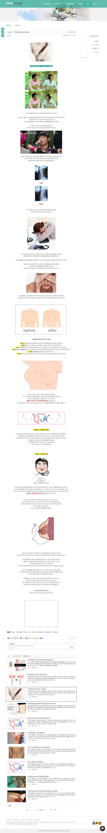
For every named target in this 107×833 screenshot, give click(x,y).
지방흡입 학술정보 (70, 3)
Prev (27, 810)
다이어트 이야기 (17, 656)
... (33, 810)
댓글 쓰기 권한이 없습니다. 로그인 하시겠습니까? (24, 645)
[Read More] (41, 665)
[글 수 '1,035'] (8, 656)
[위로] (69, 638)
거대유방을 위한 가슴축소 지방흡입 (21, 32)
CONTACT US (9, 820)
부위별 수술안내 (58, 3)
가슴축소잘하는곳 (48, 632)
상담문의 (97, 41)
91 (46, 810)
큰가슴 (29, 632)
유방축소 (25, 632)
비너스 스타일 (95, 44)
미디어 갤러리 (18, 25)
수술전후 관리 (95, 48)
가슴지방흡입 (54, 632)
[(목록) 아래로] (72, 638)
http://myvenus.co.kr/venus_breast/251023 (41, 592)
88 (38, 810)
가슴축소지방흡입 (19, 632)
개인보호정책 (17, 820)
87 (36, 810)
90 (43, 810)
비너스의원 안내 (47, 3)
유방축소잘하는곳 (40, 632)
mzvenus (9, 35)
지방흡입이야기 (26, 656)
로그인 (96, 3)
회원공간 (80, 3)
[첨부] (74, 638)
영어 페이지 (29, 820)
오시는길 (97, 52)
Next (55, 810)
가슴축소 (13, 632)
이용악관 (23, 820)
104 (51, 810)
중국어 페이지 (36, 820)
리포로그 (88, 3)
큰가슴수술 (34, 632)
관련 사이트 (95, 820)
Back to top (83, 57)
